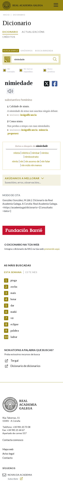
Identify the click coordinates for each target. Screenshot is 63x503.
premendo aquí (51, 248)
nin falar (45, 161)
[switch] (42, 178)
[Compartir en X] (46, 84)
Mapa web (7, 449)
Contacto (7, 457)
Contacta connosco (12, 439)
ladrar (13, 336)
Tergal (14, 360)
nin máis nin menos (31, 165)
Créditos (8, 36)
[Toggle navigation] (56, 5)
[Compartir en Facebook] (54, 84)
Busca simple (10, 51)
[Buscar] (55, 59)
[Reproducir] (10, 91)
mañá (13, 311)
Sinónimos (27, 51)
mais (13, 292)
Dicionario (10, 31)
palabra (14, 330)
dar (12, 305)
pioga (13, 280)
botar (13, 299)
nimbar (36, 152)
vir (12, 318)
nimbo (45, 152)
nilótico (26, 152)
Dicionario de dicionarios (25, 366)
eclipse (14, 324)
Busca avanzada (44, 51)
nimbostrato (32, 156)
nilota (17, 152)
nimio (15, 161)
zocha (13, 286)
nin (21, 161)
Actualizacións (33, 31)
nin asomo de (32, 161)
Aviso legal (8, 453)
